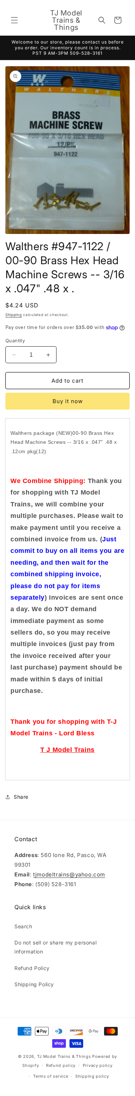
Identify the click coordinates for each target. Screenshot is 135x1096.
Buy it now (68, 401)
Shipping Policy (34, 984)
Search (23, 926)
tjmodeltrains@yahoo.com (69, 874)
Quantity (15, 340)
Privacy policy (98, 1065)
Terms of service (50, 1076)
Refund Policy (32, 968)
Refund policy (61, 1065)
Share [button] (21, 797)
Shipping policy (92, 1076)
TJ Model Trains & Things (64, 1056)
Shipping (13, 314)
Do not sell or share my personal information (55, 947)
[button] (14, 20)
